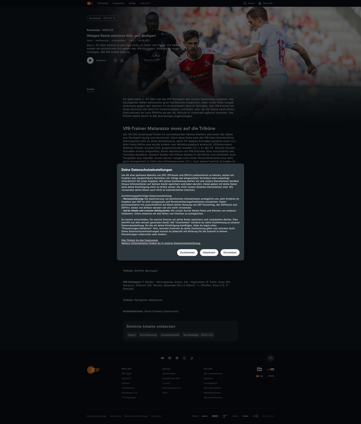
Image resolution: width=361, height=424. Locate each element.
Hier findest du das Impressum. (140, 240)
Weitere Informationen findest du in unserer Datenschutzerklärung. (161, 243)
